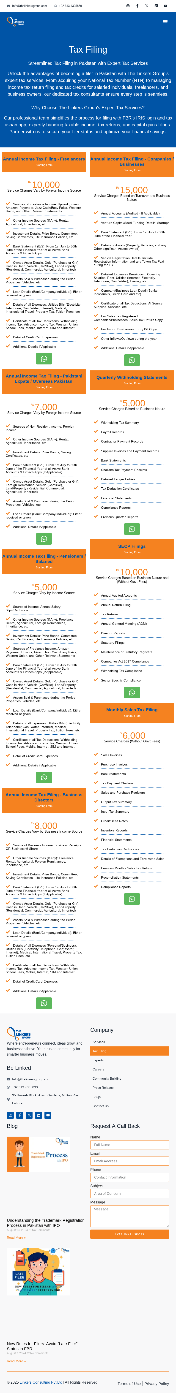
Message (97, 1202)
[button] (165, 21)
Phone (95, 1170)
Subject (96, 1186)
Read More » (16, 1237)
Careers (98, 1069)
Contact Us (101, 1106)
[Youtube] (165, 5)
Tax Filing (99, 1051)
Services (99, 1042)
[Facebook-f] (137, 5)
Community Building (107, 1078)
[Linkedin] (156, 5)
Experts (98, 1060)
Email (95, 1153)
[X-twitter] (146, 5)
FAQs (97, 1097)
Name (95, 1137)
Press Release (103, 1087)
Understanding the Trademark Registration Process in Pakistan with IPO (46, 1223)
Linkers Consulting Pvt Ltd (41, 1382)
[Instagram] (128, 5)
